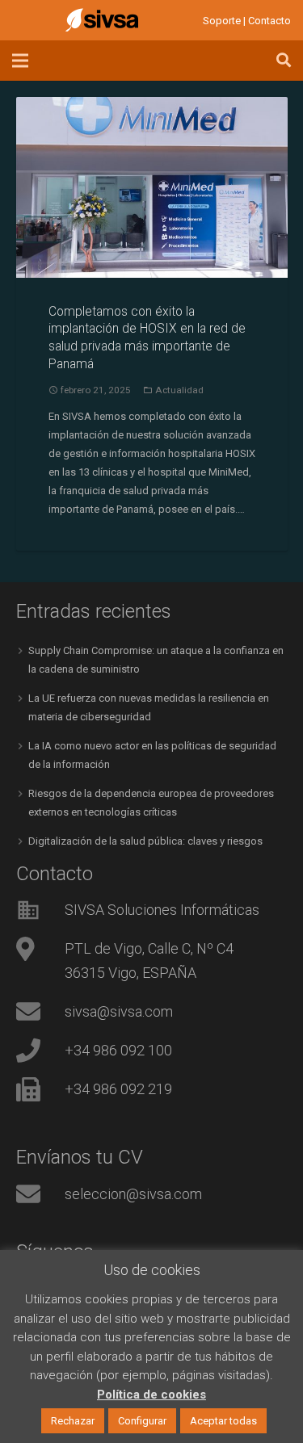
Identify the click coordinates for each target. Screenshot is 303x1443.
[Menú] (20, 60)
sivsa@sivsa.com (119, 1011)
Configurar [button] (142, 1421)
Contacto (269, 21)
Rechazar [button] (73, 1421)
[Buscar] (284, 60)
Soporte (222, 21)
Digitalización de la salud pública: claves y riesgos (145, 841)
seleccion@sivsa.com (133, 1193)
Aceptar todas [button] (223, 1421)
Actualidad (179, 390)
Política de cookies (151, 1394)
